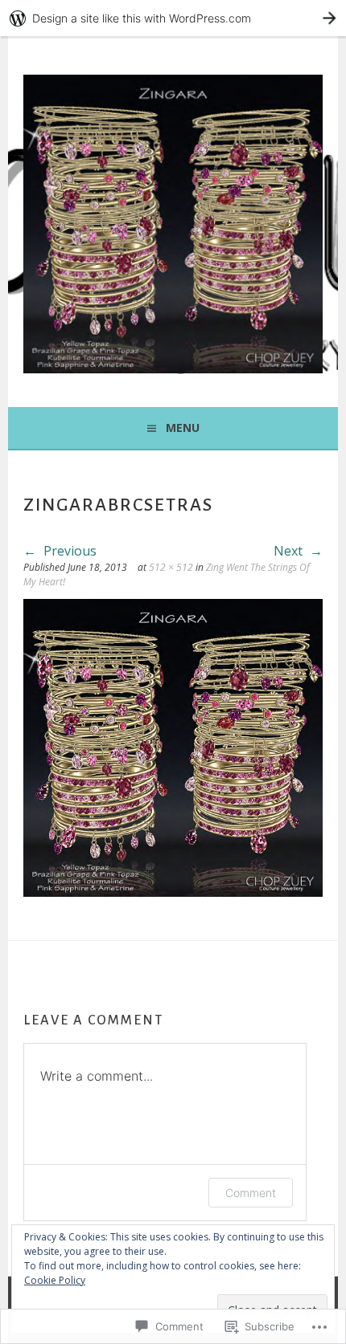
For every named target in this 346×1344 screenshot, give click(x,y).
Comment (250, 1192)
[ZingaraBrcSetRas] (173, 892)
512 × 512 (171, 567)
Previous (68, 551)
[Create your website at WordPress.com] (173, 18)
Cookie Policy (54, 1280)
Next (290, 551)
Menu (183, 427)
